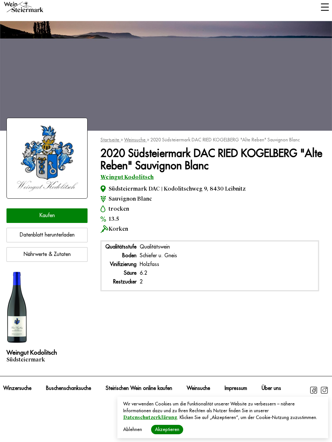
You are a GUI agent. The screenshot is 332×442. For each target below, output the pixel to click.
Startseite (111, 140)
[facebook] (314, 392)
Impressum (236, 388)
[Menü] (325, 7)
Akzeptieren (167, 429)
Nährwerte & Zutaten (47, 254)
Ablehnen (132, 429)
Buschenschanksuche (68, 388)
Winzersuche (17, 388)
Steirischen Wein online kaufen (139, 388)
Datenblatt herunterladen (47, 235)
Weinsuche (135, 140)
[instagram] (324, 392)
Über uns (271, 388)
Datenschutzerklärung (150, 417)
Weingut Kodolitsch (127, 177)
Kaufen (47, 215)
